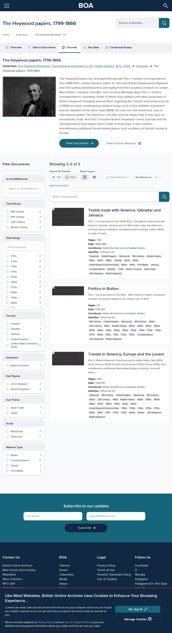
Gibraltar (111, 269)
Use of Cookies (107, 579)
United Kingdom (109, 256)
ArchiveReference (17, 179)
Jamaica (155, 264)
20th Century (95, 326)
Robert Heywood (113, 273)
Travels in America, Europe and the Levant (126, 354)
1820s (127, 260)
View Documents (77, 143)
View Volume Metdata (121, 143)
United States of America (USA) (104, 264)
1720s (123, 334)
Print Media (142, 264)
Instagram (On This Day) (151, 583)
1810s (132, 264)
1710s (115, 334)
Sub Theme (13, 400)
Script (9, 423)
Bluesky (140, 574)
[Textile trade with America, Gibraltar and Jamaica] (68, 217)
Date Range (13, 238)
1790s (141, 330)
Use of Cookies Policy (77, 622)
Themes (64, 565)
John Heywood (96, 273)
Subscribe (84, 528)
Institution (12, 357)
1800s (124, 264)
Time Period (13, 203)
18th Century (95, 321)
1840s (92, 260)
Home (6, 34)
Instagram (141, 579)
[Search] (164, 23)
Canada (118, 260)
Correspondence (97, 269)
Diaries (141, 412)
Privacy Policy (46, 622)
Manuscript (124, 256)
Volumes (142, 66)
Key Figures (13, 376)
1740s (150, 330)
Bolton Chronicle (134, 269)
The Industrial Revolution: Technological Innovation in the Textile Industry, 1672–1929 (74, 66)
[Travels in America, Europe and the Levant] (68, 358)
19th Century (138, 256)
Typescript (94, 256)
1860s (109, 260)
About (63, 583)
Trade (120, 269)
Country (11, 315)
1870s (92, 330)
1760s (133, 330)
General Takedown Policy (114, 574)
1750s (158, 330)
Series (63, 570)
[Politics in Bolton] (68, 290)
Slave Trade (149, 269)
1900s (152, 321)
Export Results (117, 177)
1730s (132, 334)
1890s (132, 326)
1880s (100, 330)
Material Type (14, 447)
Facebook (141, 565)
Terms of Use (106, 570)
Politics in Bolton (103, 288)
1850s (100, 260)
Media (63, 579)
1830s (135, 260)
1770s (92, 334)
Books (132, 412)
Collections (22, 34)
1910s (106, 326)
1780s (108, 330)
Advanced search (58, 185)
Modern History (154, 256)
